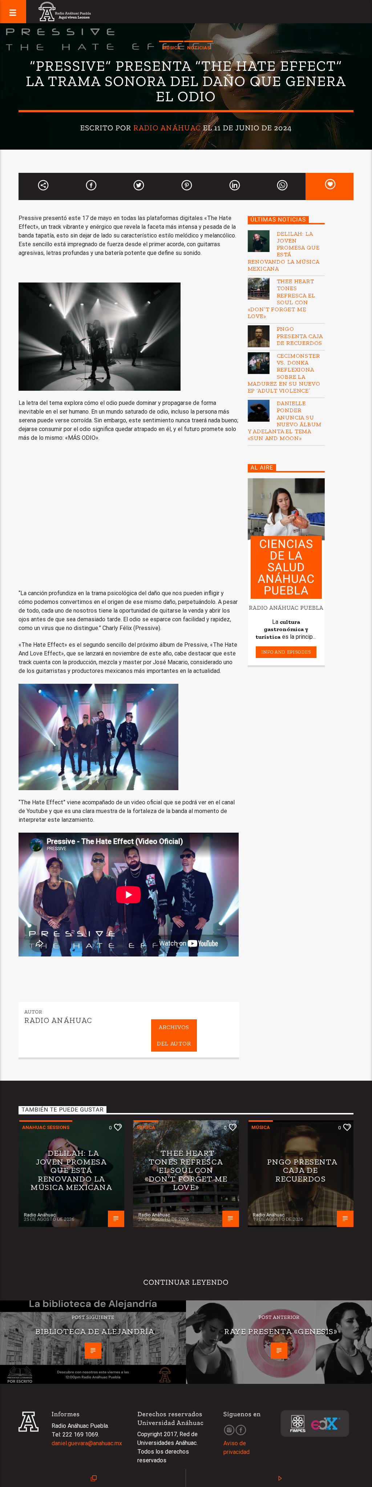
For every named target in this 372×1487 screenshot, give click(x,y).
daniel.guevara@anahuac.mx (87, 1443)
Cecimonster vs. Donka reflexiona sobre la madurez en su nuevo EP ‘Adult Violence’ (284, 373)
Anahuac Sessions (45, 1127)
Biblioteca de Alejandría (95, 1331)
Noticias (198, 47)
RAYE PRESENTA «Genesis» (281, 1331)
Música (171, 47)
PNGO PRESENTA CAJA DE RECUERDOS (300, 335)
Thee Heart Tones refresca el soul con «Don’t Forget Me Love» (281, 299)
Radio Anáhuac (167, 127)
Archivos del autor (174, 1035)
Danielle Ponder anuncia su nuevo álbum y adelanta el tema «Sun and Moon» (285, 421)
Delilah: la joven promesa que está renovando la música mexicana (284, 251)
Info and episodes (286, 652)
